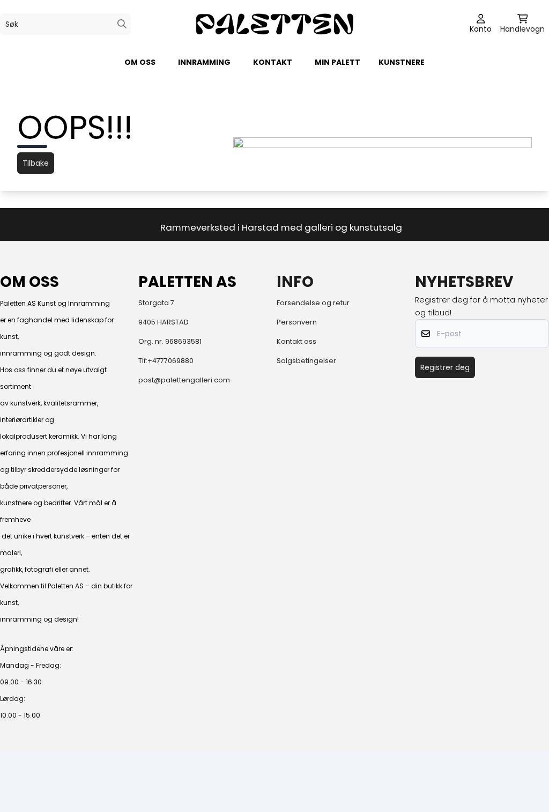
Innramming (204, 62)
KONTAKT (272, 62)
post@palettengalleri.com (184, 380)
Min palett (337, 62)
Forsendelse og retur (313, 302)
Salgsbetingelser (306, 360)
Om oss (139, 62)
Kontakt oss (296, 341)
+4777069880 (170, 360)
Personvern (297, 322)
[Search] (122, 24)
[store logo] (274, 24)
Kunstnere (402, 62)
